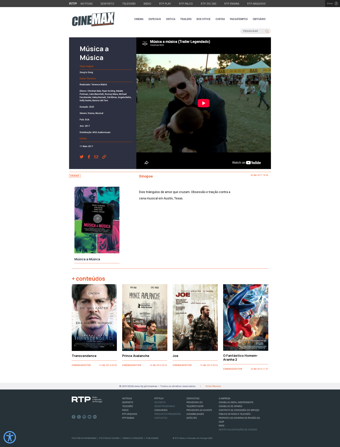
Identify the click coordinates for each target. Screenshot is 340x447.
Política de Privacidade (84, 438)
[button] (84, 157)
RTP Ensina (231, 3)
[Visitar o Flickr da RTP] (95, 417)
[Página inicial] (93, 19)
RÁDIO (125, 410)
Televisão (129, 3)
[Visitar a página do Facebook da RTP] (74, 417)
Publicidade (152, 438)
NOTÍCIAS (127, 398)
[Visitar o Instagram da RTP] (84, 417)
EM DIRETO (160, 402)
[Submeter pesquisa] (267, 31)
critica (170, 19)
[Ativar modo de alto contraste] (10, 437)
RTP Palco (186, 3)
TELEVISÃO (127, 406)
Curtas (220, 19)
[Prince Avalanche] (144, 317)
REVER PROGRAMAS (164, 406)
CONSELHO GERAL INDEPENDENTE (236, 402)
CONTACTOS (192, 398)
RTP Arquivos (256, 3)
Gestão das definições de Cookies (238, 429)
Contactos (160, 418)
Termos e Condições (132, 438)
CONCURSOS (160, 410)
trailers (186, 19)
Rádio (147, 3)
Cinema (139, 19)
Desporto (107, 3)
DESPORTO (127, 402)
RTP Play (165, 3)
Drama (74, 175)
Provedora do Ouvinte (199, 410)
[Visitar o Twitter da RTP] (79, 417)
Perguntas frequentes (167, 414)
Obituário (259, 19)
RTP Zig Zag (208, 3)
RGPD (221, 426)
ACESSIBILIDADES (195, 414)
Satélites (191, 418)
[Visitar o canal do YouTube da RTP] (90, 417)
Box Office (204, 19)
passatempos (239, 19)
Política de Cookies (109, 438)
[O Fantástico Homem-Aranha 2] (245, 317)
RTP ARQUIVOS (129, 414)
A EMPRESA (224, 398)
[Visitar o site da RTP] (73, 3)
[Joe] (195, 317)
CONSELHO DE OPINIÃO (230, 406)
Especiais (155, 19)
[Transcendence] (94, 317)
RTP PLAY (159, 398)
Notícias (87, 3)
